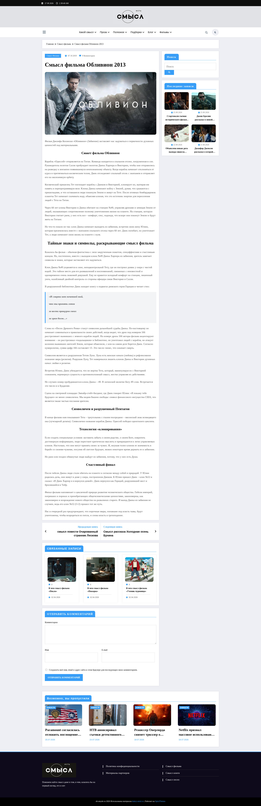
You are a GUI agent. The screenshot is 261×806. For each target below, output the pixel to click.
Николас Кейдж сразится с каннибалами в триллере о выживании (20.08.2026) (198, 732)
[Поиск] (206, 32)
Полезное (118, 32)
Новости (53, 708)
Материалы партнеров (117, 773)
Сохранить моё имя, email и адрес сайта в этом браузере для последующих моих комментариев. (93, 670)
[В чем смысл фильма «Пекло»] (62, 569)
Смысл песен (172, 779)
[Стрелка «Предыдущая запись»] (46, 531)
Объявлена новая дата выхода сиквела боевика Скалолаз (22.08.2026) (177, 150)
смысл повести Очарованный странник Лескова (77, 533)
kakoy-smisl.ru (138, 801)
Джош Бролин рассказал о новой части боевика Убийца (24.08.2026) (204, 118)
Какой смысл (86, 32)
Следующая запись (112, 527)
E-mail (104, 650)
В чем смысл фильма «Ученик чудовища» (136, 589)
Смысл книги (173, 773)
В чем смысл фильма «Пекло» (59, 589)
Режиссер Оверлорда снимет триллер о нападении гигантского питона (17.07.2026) (64, 732)
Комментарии (51, 622)
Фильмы (164, 32)
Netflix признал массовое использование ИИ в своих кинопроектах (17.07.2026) (110, 732)
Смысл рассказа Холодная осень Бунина (125, 533)
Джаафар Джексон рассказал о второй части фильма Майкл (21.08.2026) (203, 150)
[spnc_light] (215, 32)
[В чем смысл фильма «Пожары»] (100, 569)
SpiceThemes (160, 801)
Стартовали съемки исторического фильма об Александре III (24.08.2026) (176, 118)
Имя (47, 650)
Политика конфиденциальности (122, 766)
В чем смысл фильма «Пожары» (97, 589)
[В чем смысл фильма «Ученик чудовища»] (139, 569)
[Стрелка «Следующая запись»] (155, 531)
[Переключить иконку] (44, 32)
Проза (103, 32)
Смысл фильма (53, 56)
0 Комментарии (88, 56)
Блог (150, 32)
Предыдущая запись (88, 527)
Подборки (136, 32)
